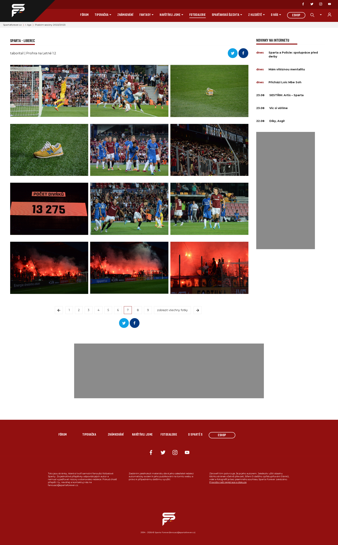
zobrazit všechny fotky (172, 310)
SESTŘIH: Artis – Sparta (286, 95)
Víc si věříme (278, 108)
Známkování (125, 15)
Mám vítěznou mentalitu (287, 69)
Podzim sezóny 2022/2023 (50, 24)
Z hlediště (255, 15)
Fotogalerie (197, 15)
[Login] (332, 14)
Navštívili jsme (170, 15)
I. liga (28, 24)
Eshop (296, 15)
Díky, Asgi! (277, 121)
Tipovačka (101, 15)
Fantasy (145, 15)
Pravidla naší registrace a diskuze (227, 482)
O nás (274, 15)
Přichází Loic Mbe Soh (285, 82)
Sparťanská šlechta (225, 15)
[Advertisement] (285, 190)
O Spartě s (195, 434)
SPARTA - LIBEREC (22, 41)
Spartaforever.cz (12, 24)
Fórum (84, 15)
